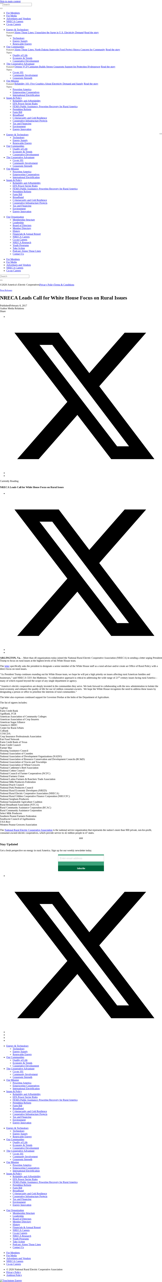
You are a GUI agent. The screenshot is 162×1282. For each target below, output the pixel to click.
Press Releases (6, 290)
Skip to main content (10, 1)
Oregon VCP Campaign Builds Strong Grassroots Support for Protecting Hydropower (57, 66)
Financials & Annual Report (27, 234)
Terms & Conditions (64, 284)
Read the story (91, 32)
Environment (19, 126)
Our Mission (12, 81)
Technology (19, 38)
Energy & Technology (17, 29)
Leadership (18, 222)
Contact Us (18, 254)
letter (7, 666)
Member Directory (22, 228)
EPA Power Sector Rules (25, 103)
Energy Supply (20, 41)
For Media (11, 15)
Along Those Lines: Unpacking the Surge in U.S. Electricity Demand (49, 32)
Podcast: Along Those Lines (27, 251)
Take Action (19, 248)
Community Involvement (25, 75)
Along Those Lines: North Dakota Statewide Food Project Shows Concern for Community (59, 49)
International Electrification (26, 95)
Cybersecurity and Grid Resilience (30, 118)
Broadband (18, 115)
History (16, 231)
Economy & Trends (22, 58)
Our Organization (15, 217)
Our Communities (15, 46)
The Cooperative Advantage (20, 63)
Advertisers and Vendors (18, 18)
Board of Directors (22, 225)
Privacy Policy (46, 284)
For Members (13, 13)
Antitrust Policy (14, 1275)
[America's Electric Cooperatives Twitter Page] (84, 1032)
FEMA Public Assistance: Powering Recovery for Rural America (45, 106)
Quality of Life (20, 55)
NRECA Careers (14, 21)
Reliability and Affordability (27, 100)
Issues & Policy (14, 98)
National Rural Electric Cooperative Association (29, 830)
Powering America (22, 89)
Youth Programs (21, 245)
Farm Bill (17, 112)
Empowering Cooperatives (26, 92)
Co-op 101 (18, 72)
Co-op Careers (13, 24)
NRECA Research (22, 242)
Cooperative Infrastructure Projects (30, 120)
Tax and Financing (22, 123)
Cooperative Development (26, 61)
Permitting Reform (22, 109)
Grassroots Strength (22, 78)
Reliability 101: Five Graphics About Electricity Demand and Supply (48, 83)
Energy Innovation (22, 129)
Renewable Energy (22, 44)
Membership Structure (24, 219)
